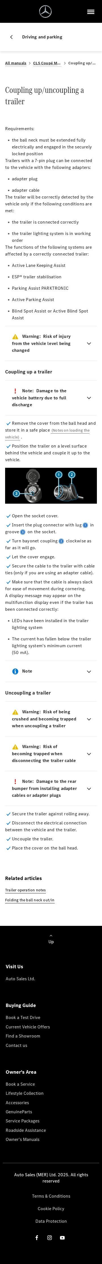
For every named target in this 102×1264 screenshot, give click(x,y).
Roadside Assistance (26, 1130)
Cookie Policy (51, 1209)
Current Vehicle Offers (28, 1027)
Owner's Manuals (22, 1139)
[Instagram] (49, 1237)
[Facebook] (36, 1237)
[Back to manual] (13, 37)
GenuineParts (19, 1112)
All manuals (15, 63)
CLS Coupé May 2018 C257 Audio (47, 63)
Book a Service (20, 1084)
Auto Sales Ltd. (20, 979)
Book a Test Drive (23, 1017)
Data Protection (51, 1221)
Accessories (17, 1103)
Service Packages (22, 1121)
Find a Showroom (23, 1036)
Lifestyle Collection (25, 1093)
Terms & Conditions (51, 1196)
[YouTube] (62, 1237)
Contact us (16, 1045)
